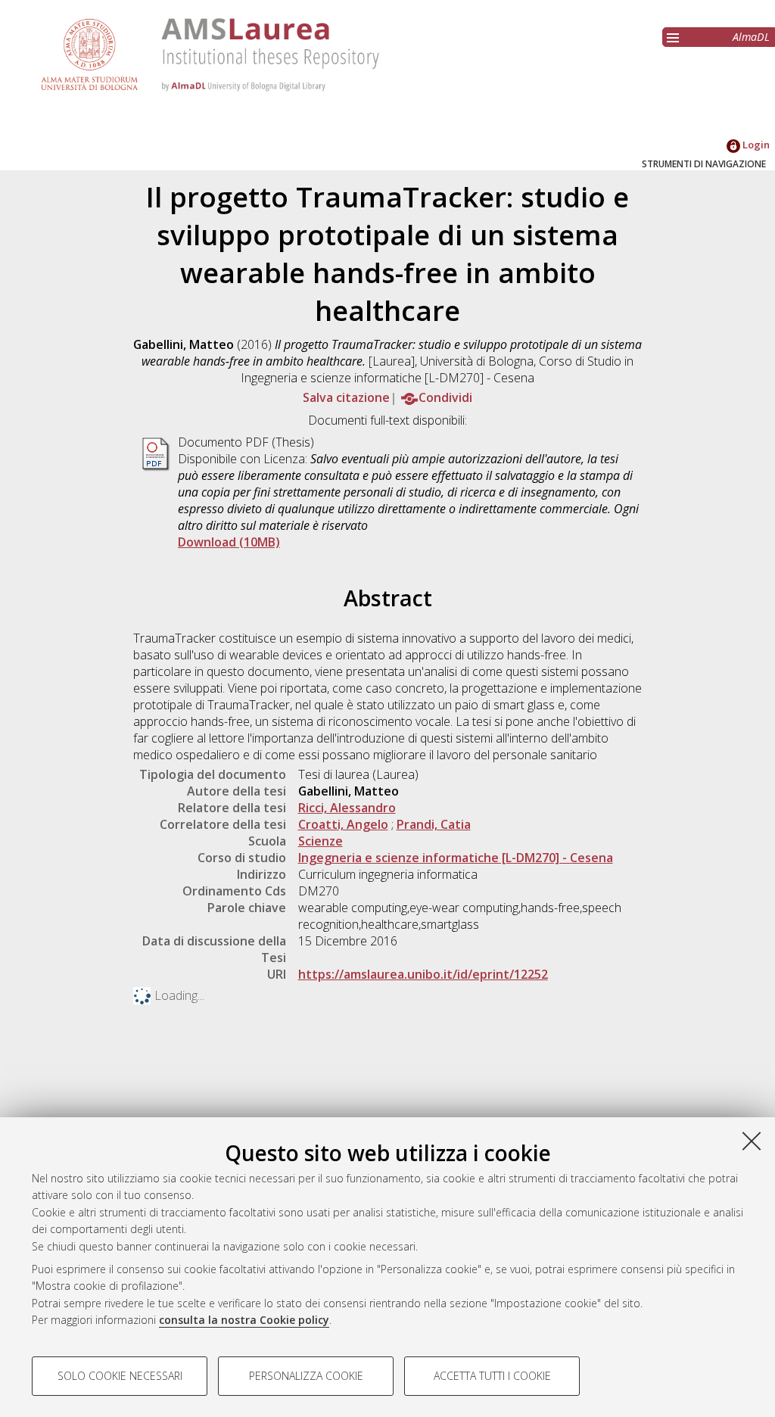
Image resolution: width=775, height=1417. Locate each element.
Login (755, 144)
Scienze (320, 841)
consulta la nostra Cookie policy (244, 1320)
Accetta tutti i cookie (492, 1376)
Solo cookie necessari (120, 1376)
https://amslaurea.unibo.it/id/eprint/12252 (423, 974)
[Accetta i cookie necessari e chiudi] (751, 1141)
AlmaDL (751, 37)
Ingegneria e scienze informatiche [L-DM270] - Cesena (455, 857)
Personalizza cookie (306, 1376)
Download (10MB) (229, 542)
